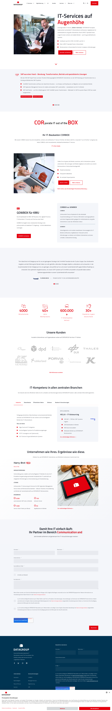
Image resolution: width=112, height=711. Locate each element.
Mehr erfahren (79, 52)
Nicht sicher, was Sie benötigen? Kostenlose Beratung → (73, 189)
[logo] (21, 647)
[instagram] (22, 663)
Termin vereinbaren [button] (33, 96)
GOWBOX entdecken (23, 236)
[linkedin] (26, 663)
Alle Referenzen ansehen (56, 372)
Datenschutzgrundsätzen (39, 594)
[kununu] (18, 663)
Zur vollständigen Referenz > (68, 437)
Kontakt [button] (94, 3)
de (87, 3)
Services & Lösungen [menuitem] (33, 674)
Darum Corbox (64, 182)
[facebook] (15, 663)
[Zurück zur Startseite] (18, 3)
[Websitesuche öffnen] (84, 3)
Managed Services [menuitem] (32, 680)
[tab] (18, 402)
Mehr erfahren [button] (24, 96)
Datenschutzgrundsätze (56, 601)
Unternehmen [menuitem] (17, 674)
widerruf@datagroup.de (92, 681)
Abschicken (94, 628)
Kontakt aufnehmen (65, 52)
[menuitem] (29, 3)
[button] (53, 104)
